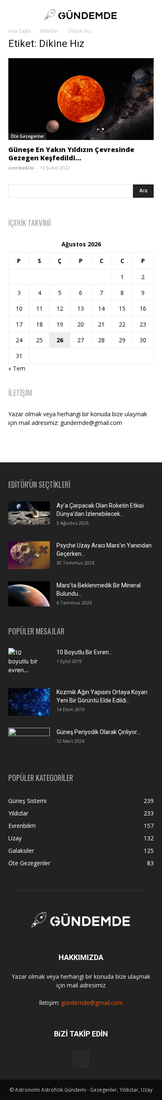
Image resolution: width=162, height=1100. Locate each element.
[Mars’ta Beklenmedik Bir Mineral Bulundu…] (29, 593)
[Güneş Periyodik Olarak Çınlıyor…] (29, 742)
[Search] (150, 14)
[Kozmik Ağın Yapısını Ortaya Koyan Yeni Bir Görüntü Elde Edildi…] (29, 702)
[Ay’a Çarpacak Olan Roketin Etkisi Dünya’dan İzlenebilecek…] (29, 513)
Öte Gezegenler (27, 136)
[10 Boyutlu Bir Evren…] (25, 662)
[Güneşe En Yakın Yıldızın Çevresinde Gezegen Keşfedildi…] (81, 99)
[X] (81, 1059)
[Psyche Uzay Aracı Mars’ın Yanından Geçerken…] (29, 555)
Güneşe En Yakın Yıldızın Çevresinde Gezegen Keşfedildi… (71, 153)
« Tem (16, 368)
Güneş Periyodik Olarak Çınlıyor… (98, 732)
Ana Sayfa (19, 30)
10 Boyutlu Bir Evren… (84, 652)
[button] (14, 14)
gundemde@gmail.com (92, 1003)
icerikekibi (21, 168)
